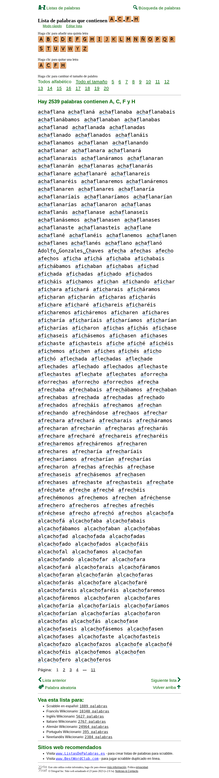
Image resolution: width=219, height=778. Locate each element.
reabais (85, 390)
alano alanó (133, 243)
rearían (97, 459)
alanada (88, 127)
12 (166, 81)
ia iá (82, 258)
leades (53, 366)
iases (154, 336)
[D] (63, 41)
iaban (88, 266)
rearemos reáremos (75, 444)
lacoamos (90, 552)
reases (53, 482)
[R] (172, 41)
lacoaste (96, 637)
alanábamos (59, 120)
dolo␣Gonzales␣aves (71, 251)
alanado (54, 135)
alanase (88, 212)
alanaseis (128, 212)
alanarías (57, 204)
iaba (118, 258)
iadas (79, 274)
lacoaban (102, 529)
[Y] (77, 50)
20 (106, 88)
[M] (128, 41)
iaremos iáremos (72, 312)
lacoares (142, 598)
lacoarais (94, 567)
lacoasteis (139, 637)
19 (96, 88)
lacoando (56, 559)
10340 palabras (94, 711)
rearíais (124, 451)
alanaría (136, 189)
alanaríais (59, 197)
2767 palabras (92, 721)
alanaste (56, 228)
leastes (54, 374)
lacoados (93, 544)
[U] (56, 50)
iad (148, 266)
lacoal (53, 552)
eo (164, 251)
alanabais (155, 112)
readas (118, 397)
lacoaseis (57, 629)
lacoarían (57, 613)
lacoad (53, 536)
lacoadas (127, 536)
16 (68, 88)
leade (139, 359)
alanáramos (102, 158)
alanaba (115, 112)
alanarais (57, 158)
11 (157, 81)
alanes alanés (69, 243)
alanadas (127, 127)
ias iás (125, 328)
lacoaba (85, 521)
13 (40, 88)
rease (140, 467)
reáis (85, 405)
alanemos (124, 235)
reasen (130, 475)
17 (78, 88)
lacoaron (142, 613)
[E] (70, 41)
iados (139, 274)
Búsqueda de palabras (159, 8)
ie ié (125, 343)
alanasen (102, 220)
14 (49, 88)
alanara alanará (106, 150)
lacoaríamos (146, 606)
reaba (51, 390)
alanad (53, 127)
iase (164, 328)
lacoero (54, 660)
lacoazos (93, 644)
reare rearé (66, 436)
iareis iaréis (124, 305)
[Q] (165, 41)
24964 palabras (94, 727)
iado (109, 274)
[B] (48, 41)
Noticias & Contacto (126, 771)
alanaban (102, 120)
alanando (130, 143)
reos (130, 513)
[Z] (85, 50)
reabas (53, 397)
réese (51, 513)
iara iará (63, 289)
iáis (50, 282)
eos (48, 258)
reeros (84, 505)
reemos (93, 498)
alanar (53, 150)
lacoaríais (99, 606)
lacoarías (100, 613)
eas (140, 251)
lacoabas (142, 529)
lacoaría (56, 606)
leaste (152, 366)
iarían (161, 320)
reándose (90, 413)
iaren (124, 312)
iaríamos (124, 320)
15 (59, 88)
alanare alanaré (72, 174)
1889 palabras (93, 706)
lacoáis (131, 544)
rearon (53, 467)
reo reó (91, 513)
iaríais (85, 320)
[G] (85, 41)
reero (51, 505)
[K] (114, 41)
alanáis (131, 135)
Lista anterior (53, 680)
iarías (53, 328)
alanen (161, 235)
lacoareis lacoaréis (78, 590)
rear (155, 413)
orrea (154, 374)
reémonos (56, 498)
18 (87, 88)
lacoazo (54, 644)
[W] (70, 50)
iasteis (85, 343)
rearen (132, 444)
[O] (150, 41)
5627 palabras (90, 716)
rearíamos (57, 459)
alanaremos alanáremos (124, 181)
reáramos (154, 421)
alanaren (56, 189)
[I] (99, 41)
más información (116, 767)
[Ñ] (143, 41)
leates (121, 374)
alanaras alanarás (115, 166)
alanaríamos (106, 197)
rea (148, 382)
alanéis (85, 235)
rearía (87, 451)
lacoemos (93, 652)
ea (117, 251)
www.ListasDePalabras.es (80, 753)
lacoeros (93, 660)
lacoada (88, 536)
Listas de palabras (62, 8)
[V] (63, 50)
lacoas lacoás (69, 621)
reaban (161, 390)
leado (85, 366)
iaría (51, 320)
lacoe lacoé (143, 644)
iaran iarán (66, 297)
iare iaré (63, 305)
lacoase (121, 621)
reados (53, 405)
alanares (96, 189)
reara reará (66, 421)
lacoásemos (102, 629)
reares (53, 451)
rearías (134, 459)
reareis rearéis (133, 436)
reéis (131, 490)
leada (73, 359)
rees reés (128, 505)
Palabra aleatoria (60, 687)
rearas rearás (136, 428)
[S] (41, 50)
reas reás (97, 467)
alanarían (152, 197)
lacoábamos (59, 529)
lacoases (56, 637)
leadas (106, 359)
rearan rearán (69, 428)
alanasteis (99, 228)
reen (124, 498)
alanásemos (59, 220)
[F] (77, 41)
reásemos (93, 475)
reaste (87, 482)
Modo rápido (52, 26)
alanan (93, 143)
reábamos (124, 390)
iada (50, 274)
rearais (115, 421)
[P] (157, 41)
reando (53, 413)
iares (155, 312)
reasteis (124, 482)
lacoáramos (139, 567)
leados (118, 366)
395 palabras (95, 732)
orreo (85, 382)
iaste (51, 343)
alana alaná (66, 112)
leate (88, 374)
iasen (122, 336)
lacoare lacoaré (112, 583)
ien (79, 351)
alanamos (56, 143)
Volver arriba (165, 687)
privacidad (142, 767)
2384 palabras (98, 737)
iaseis (53, 336)
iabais (149, 258)
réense (155, 498)
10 (148, 81)
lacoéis (54, 652)
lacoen (130, 652)
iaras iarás (127, 297)
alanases (142, 220)
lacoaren (102, 598)
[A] (41, 41)
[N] (136, 41)
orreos (118, 382)
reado (151, 397)
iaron (85, 328)
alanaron (99, 204)
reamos (118, 405)
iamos (79, 282)
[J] (107, 41)
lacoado (54, 544)
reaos (125, 413)
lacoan (127, 552)
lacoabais (125, 521)
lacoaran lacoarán (75, 575)
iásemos (88, 336)
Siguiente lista (164, 680)
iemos (51, 351)
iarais (108, 289)
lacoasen (145, 629)
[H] (92, 41)
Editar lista (74, 26)
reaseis (54, 475)
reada (85, 397)
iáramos (143, 289)
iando (136, 282)
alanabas (142, 120)
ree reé (91, 490)
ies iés (116, 351)
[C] (56, 41)
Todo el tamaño (91, 81)
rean (149, 405)
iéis (161, 343)
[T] (48, 50)
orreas (53, 382)
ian (107, 282)
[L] (121, 41)
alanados (93, 135)
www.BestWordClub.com (77, 759)
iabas (119, 266)
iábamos (54, 266)
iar (164, 282)
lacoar (93, 559)
